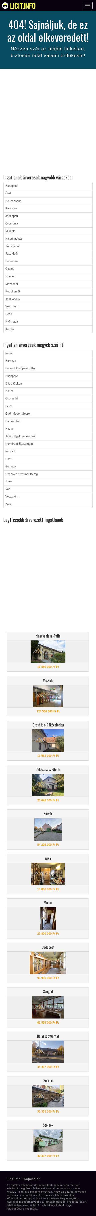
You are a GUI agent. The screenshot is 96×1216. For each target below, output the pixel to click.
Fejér (8, 406)
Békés (9, 391)
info (23, 5)
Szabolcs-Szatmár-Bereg (21, 474)
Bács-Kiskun (13, 383)
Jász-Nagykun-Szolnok (20, 436)
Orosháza (11, 223)
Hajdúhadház (13, 238)
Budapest (11, 185)
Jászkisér (11, 253)
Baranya (10, 360)
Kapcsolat (32, 1179)
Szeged (10, 276)
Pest (8, 459)
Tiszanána (12, 246)
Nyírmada (11, 321)
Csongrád (11, 398)
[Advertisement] (48, 122)
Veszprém (11, 306)
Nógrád (10, 451)
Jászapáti (11, 216)
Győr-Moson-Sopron (18, 413)
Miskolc (10, 231)
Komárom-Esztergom (19, 443)
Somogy (10, 466)
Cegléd (9, 268)
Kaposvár (11, 208)
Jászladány (12, 299)
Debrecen (11, 261)
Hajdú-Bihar (12, 421)
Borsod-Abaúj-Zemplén (20, 368)
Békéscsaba (13, 201)
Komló (9, 329)
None (8, 353)
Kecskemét (12, 291)
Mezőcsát (11, 284)
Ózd (8, 193)
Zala (8, 504)
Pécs (8, 314)
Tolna (8, 481)
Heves (9, 428)
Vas (7, 489)
